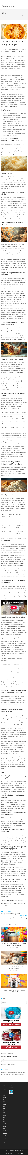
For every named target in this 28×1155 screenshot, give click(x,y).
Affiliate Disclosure (18, 1150)
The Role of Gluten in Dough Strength (18, 16)
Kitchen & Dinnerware (17, 51)
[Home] (1, 16)
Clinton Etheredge (9, 49)
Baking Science (7, 900)
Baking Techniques (15, 900)
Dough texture (17, 902)
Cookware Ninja (8, 6)
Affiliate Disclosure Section (18, 1074)
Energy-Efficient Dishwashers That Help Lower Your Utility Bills (14, 944)
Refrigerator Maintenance (7, 1062)
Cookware (6, 51)
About (6, 1150)
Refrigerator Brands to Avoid (8, 1064)
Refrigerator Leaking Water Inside (9, 1056)
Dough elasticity (9, 902)
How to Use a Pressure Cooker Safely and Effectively (14, 991)
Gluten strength (12, 903)
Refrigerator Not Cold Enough (8, 1059)
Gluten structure (20, 903)
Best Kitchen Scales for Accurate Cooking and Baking (14, 967)
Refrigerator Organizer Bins (7, 1053)
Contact (11, 1150)
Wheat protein (4, 905)
